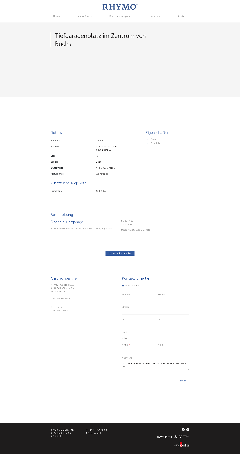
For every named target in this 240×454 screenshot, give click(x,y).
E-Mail (125, 344)
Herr (138, 285)
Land (124, 332)
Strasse (126, 306)
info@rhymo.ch (94, 433)
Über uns (153, 16)
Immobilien (84, 16)
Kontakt (182, 16)
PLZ (124, 319)
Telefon (161, 344)
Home (56, 16)
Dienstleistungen (119, 16)
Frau (127, 285)
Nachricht (127, 357)
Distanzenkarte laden (120, 253)
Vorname (126, 294)
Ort (159, 319)
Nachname (163, 294)
